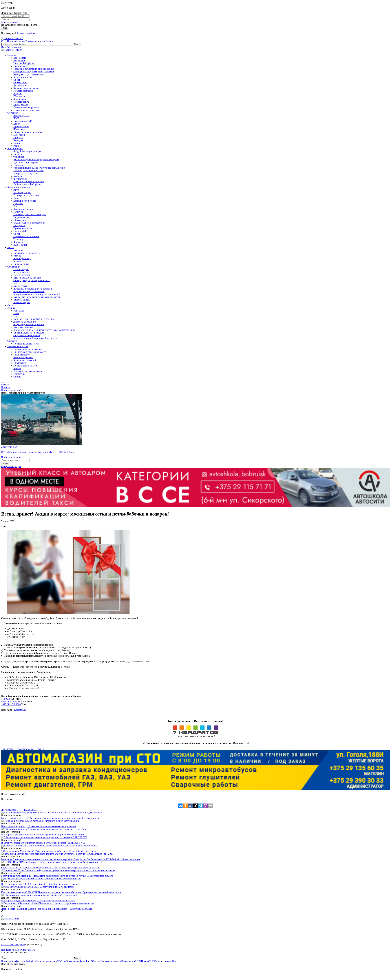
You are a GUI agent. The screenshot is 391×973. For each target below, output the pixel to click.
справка (17, 154)
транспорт (18, 156)
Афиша (11, 308)
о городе (17, 176)
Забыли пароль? (9, 22)
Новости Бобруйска (23, 63)
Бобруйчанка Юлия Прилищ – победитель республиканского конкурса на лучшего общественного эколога (57, 876)
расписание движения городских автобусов (36, 159)
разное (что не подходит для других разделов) (37, 297)
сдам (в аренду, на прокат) (27, 277)
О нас (4, 41)
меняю (16, 283)
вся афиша (18, 310)
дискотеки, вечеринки (25, 321)
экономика (19, 165)
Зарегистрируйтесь (27, 33)
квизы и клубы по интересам (28, 332)
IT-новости (19, 96)
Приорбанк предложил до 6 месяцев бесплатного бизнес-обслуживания (38, 826)
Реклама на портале (35, 41)
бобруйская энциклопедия (27, 151)
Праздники (19, 225)
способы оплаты (22, 264)
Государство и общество (26, 195)
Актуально (19, 60)
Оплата (49, 41)
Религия (17, 93)
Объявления (13, 266)
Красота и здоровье (23, 209)
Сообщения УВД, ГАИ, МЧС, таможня (33, 71)
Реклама (31, 949)
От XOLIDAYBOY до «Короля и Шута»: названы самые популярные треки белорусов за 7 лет (50, 867)
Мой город (19, 134)
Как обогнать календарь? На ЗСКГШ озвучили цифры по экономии (36, 892)
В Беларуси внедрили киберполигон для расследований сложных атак (38, 900)
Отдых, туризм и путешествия (29, 222)
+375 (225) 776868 (10, 701)
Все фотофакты (21, 115)
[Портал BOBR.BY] (12, 38)
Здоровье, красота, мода (25, 88)
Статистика (19, 374)
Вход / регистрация (11, 47)
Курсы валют (131, 961)
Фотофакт (12, 112)
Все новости (19, 57)
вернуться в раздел (11, 466)
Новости (11, 55)
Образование (20, 82)
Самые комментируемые (26, 107)
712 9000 (5, 699)
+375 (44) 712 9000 (11, 704)
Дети (16, 198)
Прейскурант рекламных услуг (29, 352)
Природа (18, 137)
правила (17, 261)
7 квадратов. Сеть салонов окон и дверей (22, 749)
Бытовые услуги (22, 192)
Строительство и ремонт (26, 236)
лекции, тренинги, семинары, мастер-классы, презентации (44, 330)
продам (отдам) (21, 272)
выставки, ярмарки (23, 327)
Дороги (17, 123)
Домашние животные (24, 200)
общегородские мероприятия (28, 324)
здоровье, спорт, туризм (25, 162)
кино (16, 313)
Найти (5, 463)
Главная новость (22, 354)
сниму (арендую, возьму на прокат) (31, 280)
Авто (16, 189)
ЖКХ (16, 118)
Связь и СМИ (20, 231)
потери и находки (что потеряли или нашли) (36, 294)
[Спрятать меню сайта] (2, 956)
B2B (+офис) (20, 244)
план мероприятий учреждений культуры (35, 338)
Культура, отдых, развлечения (28, 74)
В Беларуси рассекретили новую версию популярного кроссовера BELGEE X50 (43, 843)
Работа (10, 247)
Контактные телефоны (13, 944)
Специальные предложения (27, 349)
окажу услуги (20, 286)
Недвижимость (21, 217)
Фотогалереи (20, 178)
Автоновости (20, 85)
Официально (20, 66)
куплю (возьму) (21, 275)
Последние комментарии (26, 343)
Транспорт (18, 239)
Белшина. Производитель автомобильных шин (96, 892)
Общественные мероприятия (28, 132)
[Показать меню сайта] (2, 382)
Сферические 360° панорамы (28, 181)
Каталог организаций (18, 187)
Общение (12, 341)
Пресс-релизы (20, 104)
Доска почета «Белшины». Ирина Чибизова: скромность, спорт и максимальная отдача (46, 908)
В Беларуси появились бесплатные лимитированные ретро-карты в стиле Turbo (42, 834)
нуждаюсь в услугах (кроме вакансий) (33, 288)
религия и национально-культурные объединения (39, 167)
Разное (16, 145)
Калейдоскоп (20, 99)
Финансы (18, 242)
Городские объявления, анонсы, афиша (33, 68)
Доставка (18, 203)
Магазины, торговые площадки (29, 214)
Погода (147, 961)
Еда (15, 206)
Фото (10, 305)
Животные (19, 129)
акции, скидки (21, 269)
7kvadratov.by (19, 710)
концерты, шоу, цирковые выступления (33, 319)
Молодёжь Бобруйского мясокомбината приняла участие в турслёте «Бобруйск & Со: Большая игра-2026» (56, 859)
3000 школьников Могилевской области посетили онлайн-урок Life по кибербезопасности (48, 851)
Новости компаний (23, 90)
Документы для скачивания (27, 371)
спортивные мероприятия (26, 335)
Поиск (77, 44)
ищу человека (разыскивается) (29, 291)
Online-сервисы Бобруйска (27, 184)
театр (16, 316)
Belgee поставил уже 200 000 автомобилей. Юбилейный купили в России (39, 884)
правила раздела (21, 302)
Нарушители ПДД (23, 121)
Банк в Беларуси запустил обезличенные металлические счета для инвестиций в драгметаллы (50, 818)
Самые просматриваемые (26, 110)
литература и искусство (25, 173)
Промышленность (22, 228)
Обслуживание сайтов (25, 365)
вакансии (18, 250)
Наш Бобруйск (15, 148)
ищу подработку (22, 258)
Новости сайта (21, 101)
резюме (17, 255)
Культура (18, 140)
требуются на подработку (26, 253)
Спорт (16, 79)
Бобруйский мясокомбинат (126, 859)
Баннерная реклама (23, 357)
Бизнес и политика (23, 77)
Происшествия (21, 126)
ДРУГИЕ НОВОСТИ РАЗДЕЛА (18, 810)
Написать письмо (16, 41)
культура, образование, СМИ (28, 170)
